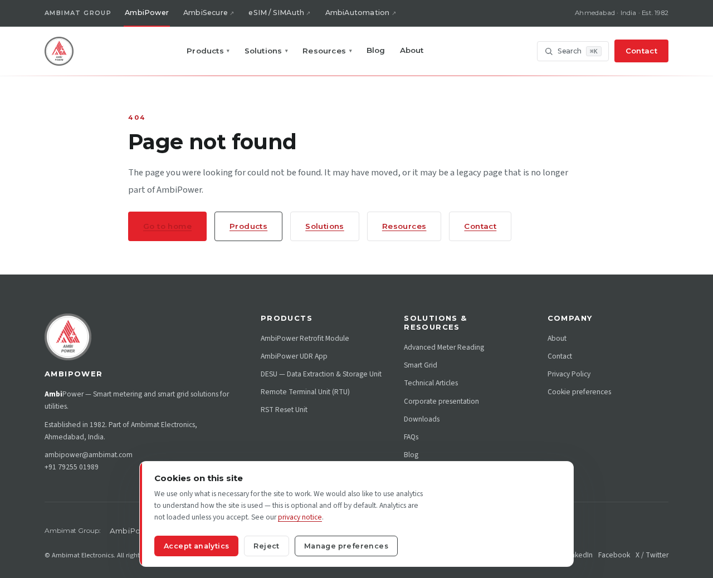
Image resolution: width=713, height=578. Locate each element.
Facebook (614, 555)
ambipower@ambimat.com (89, 454)
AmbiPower (147, 12)
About (412, 50)
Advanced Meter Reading (444, 347)
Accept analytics (196, 546)
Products (208, 50)
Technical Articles (431, 383)
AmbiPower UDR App (294, 356)
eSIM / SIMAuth (276, 12)
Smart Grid (420, 365)
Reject (266, 546)
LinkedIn (579, 555)
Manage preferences (346, 546)
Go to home (167, 226)
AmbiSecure (205, 12)
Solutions (267, 50)
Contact (641, 50)
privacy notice (300, 517)
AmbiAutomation (357, 12)
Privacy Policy (569, 374)
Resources (327, 50)
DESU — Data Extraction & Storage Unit (321, 374)
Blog (376, 50)
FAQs (411, 437)
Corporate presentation (441, 401)
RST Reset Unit (284, 409)
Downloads (421, 419)
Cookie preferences (579, 391)
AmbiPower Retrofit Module (305, 338)
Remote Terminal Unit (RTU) (305, 391)
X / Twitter (652, 555)
